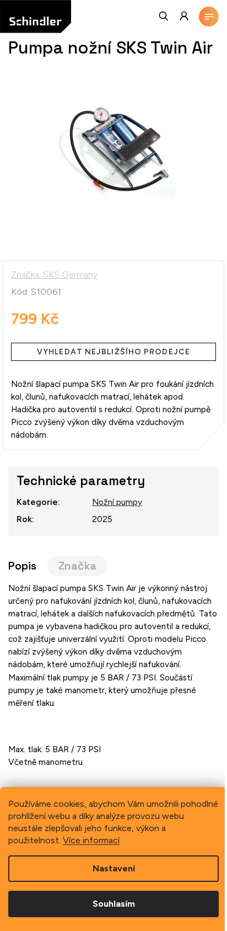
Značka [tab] (77, 566)
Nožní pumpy (117, 502)
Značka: (54, 274)
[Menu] (209, 16)
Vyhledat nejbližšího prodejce (113, 352)
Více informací (91, 840)
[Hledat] (164, 16)
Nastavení (114, 868)
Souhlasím (114, 903)
